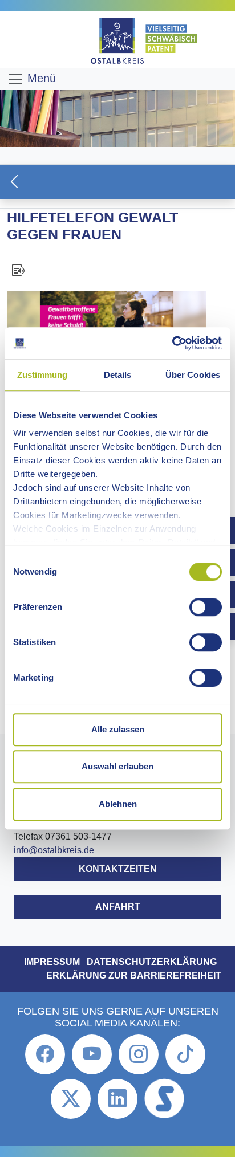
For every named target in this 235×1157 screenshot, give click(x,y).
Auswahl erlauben (117, 766)
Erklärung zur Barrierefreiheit (133, 975)
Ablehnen (118, 804)
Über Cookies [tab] (192, 375)
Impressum (52, 962)
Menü (40, 78)
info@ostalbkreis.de (54, 850)
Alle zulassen (117, 729)
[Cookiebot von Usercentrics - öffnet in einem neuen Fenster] (172, 343)
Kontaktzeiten (118, 869)
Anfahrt (117, 906)
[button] (117, 182)
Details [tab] (118, 375)
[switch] (205, 607)
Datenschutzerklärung (152, 962)
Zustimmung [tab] (42, 375)
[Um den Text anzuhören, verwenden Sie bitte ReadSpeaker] (117, 270)
